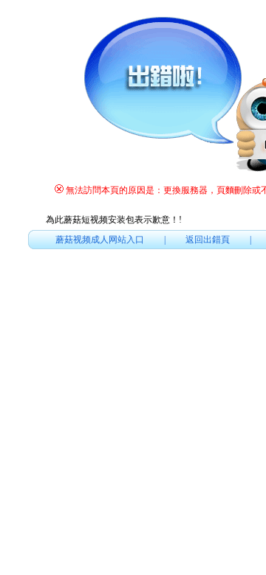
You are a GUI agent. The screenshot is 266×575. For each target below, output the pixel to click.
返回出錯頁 (207, 239)
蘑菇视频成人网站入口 (99, 239)
